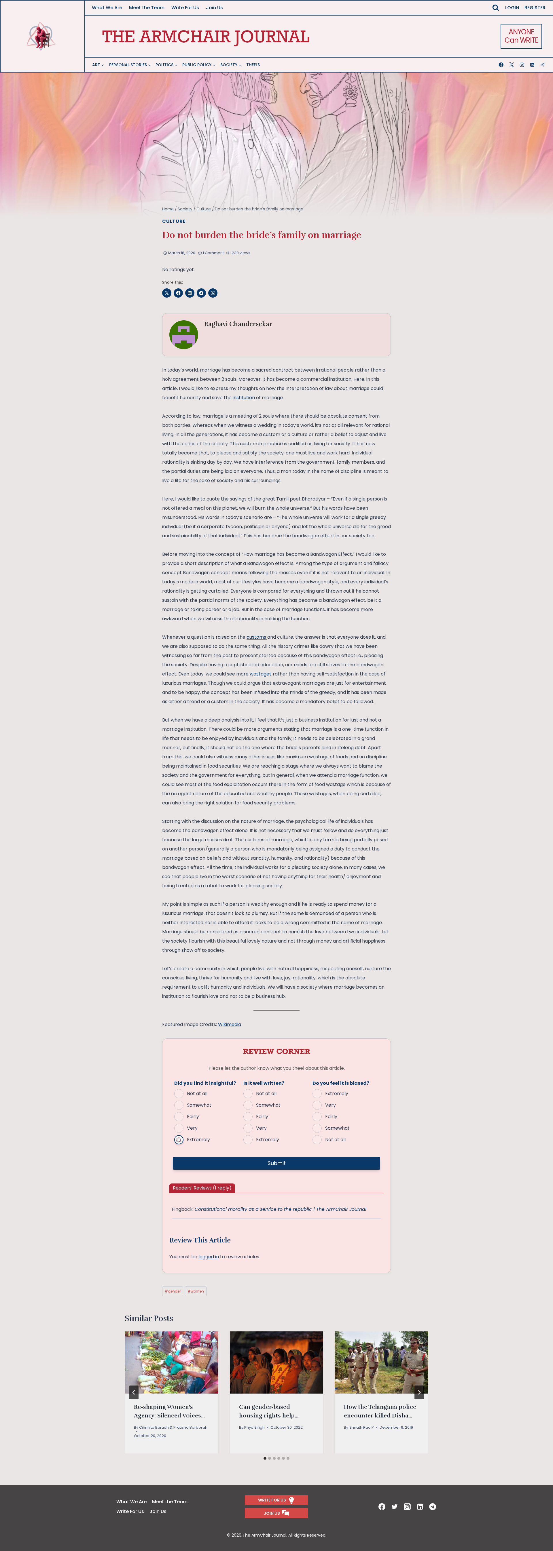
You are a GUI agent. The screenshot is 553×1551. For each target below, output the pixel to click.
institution (244, 397)
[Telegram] (543, 65)
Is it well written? (263, 1083)
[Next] (419, 1392)
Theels (253, 65)
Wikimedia (229, 1024)
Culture (174, 221)
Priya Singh (254, 1427)
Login (512, 7)
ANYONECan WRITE (521, 36)
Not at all (197, 1093)
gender (173, 1291)
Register (535, 7)
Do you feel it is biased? (341, 1083)
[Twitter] (395, 1506)
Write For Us (185, 7)
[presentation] (171, 1362)
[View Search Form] (495, 8)
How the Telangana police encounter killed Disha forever (380, 1415)
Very (192, 1128)
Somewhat (199, 1105)
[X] (512, 65)
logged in (208, 1256)
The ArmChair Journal (205, 36)
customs (257, 637)
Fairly (193, 1116)
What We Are (107, 7)
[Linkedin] (533, 65)
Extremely (198, 1139)
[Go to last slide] (134, 1392)
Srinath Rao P (361, 1427)
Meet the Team (146, 7)
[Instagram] (522, 65)
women (196, 1291)
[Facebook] (502, 65)
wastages (261, 674)
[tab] (265, 1458)
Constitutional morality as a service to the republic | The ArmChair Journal (280, 1209)
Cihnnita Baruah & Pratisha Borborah (173, 1427)
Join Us (214, 7)
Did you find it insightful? (205, 1083)
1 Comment (213, 252)
